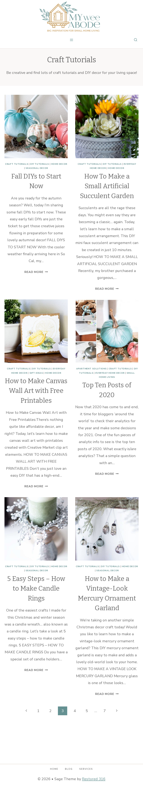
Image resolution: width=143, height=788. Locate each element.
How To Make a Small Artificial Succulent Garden (107, 186)
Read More (36, 272)
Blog (69, 768)
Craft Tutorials (16, 163)
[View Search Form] (136, 40)
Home (54, 768)
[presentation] (36, 126)
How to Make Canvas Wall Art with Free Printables (36, 390)
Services (86, 768)
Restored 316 (93, 778)
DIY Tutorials (39, 163)
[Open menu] (71, 40)
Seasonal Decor (37, 168)
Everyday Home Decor (110, 372)
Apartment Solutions (91, 368)
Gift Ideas (36, 372)
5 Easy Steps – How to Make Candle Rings (36, 588)
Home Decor (59, 163)
